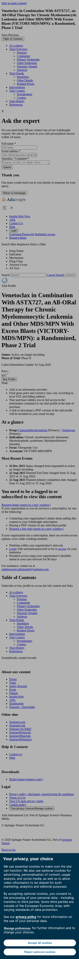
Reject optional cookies (39, 951)
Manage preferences (17, 928)
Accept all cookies (40, 942)
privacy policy (26, 917)
